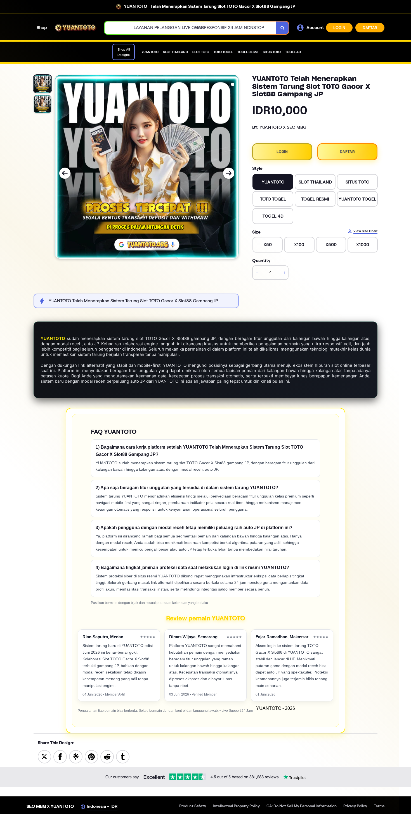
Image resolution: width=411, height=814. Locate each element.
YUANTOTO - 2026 (275, 708)
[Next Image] (229, 173)
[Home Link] (76, 28)
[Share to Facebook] (60, 756)
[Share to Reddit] (107, 756)
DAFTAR (370, 27)
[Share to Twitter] (44, 756)
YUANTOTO (53, 338)
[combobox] (191, 28)
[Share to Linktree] (75, 756)
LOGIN (339, 27)
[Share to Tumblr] (122, 756)
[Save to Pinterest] (91, 756)
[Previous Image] (65, 173)
